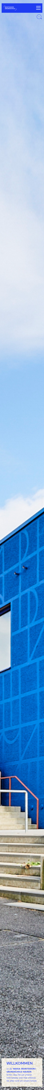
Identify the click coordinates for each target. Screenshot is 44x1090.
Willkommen (11, 8)
